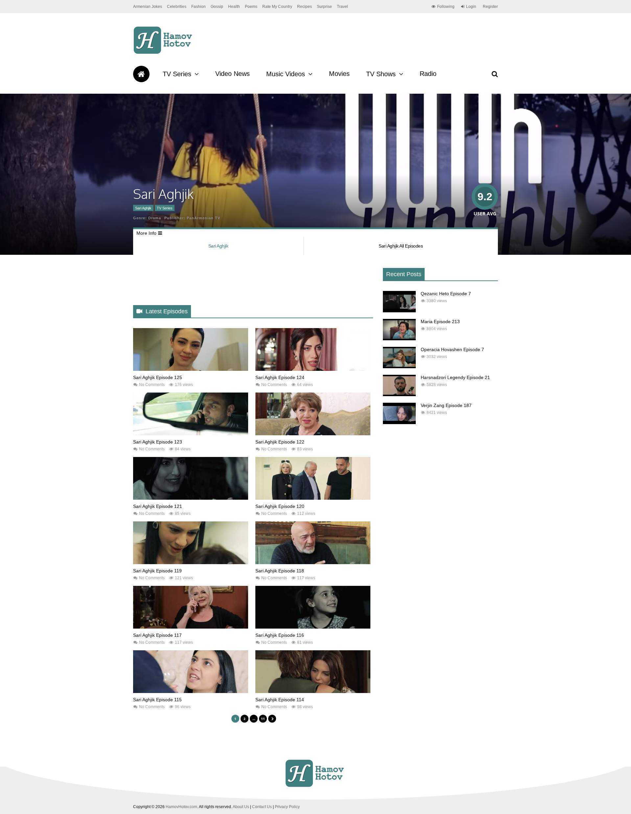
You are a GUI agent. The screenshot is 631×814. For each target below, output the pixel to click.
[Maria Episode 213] (399, 338)
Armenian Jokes (147, 6)
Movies (339, 73)
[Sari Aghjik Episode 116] (312, 627)
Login (471, 7)
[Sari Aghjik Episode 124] (312, 369)
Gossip (217, 6)
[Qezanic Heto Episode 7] (399, 310)
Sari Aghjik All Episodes (401, 246)
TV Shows (381, 74)
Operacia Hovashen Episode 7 (452, 349)
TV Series (177, 74)
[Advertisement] (252, 285)
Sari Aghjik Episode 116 (279, 635)
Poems (251, 6)
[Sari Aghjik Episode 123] (190, 433)
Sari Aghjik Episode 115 (157, 699)
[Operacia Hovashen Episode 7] (399, 366)
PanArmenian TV (203, 218)
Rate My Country (277, 6)
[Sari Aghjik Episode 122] (312, 433)
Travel (342, 6)
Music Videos (285, 74)
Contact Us (262, 806)
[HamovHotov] (164, 53)
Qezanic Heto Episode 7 (446, 293)
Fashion (198, 6)
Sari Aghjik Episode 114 (279, 699)
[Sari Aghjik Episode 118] (312, 562)
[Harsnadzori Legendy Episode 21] (399, 394)
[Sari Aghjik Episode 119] (190, 562)
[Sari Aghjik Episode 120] (312, 498)
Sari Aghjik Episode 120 (279, 506)
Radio (428, 73)
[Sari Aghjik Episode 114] (312, 691)
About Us (241, 806)
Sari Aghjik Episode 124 (279, 377)
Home (141, 74)
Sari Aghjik (143, 208)
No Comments (152, 384)
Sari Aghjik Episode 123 (157, 441)
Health (234, 6)
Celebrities (176, 6)
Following (446, 7)
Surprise (324, 6)
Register (490, 7)
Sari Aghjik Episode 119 (157, 570)
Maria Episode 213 (440, 321)
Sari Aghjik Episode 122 (279, 441)
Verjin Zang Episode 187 (446, 405)
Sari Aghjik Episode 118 (279, 570)
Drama (154, 218)
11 (263, 718)
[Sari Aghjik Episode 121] (190, 498)
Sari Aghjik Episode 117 (157, 635)
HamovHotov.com (181, 806)
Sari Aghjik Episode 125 (157, 377)
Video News (232, 73)
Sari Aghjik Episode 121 (157, 506)
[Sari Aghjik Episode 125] (190, 369)
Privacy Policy (287, 806)
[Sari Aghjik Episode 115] (190, 691)
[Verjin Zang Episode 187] (399, 422)
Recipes (304, 6)
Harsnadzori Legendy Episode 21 (455, 377)
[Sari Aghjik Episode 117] (190, 627)
